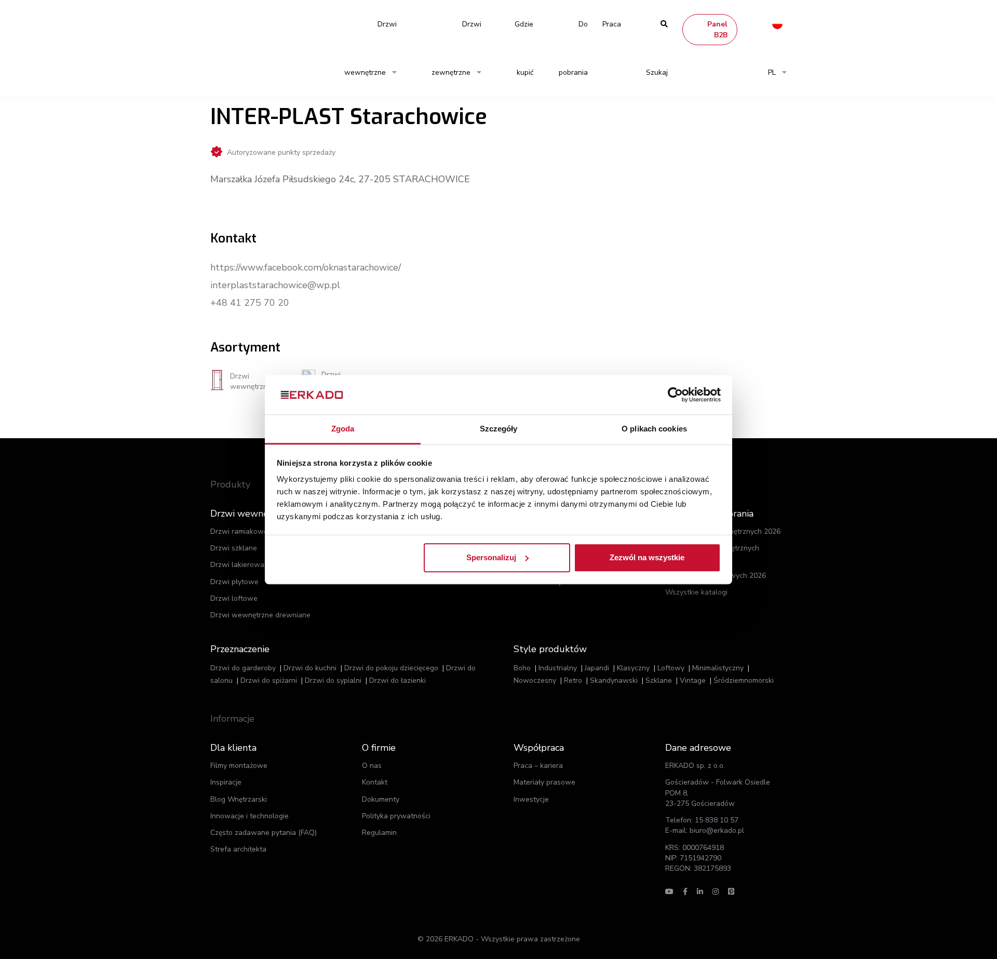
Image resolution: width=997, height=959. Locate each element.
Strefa (238, 849)
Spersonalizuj (491, 557)
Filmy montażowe (238, 766)
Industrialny (557, 668)
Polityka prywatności (396, 816)
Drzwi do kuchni (310, 668)
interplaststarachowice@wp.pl (275, 285)
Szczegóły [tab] (499, 429)
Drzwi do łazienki (397, 680)
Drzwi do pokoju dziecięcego (391, 668)
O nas (372, 766)
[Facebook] (685, 892)
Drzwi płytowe (234, 582)
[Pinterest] (731, 892)
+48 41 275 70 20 (249, 302)
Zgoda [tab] (343, 429)
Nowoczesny (535, 680)
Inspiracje (225, 782)
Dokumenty (380, 799)
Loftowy (670, 668)
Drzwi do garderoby (243, 668)
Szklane (658, 680)
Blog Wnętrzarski (238, 799)
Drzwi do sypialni (333, 680)
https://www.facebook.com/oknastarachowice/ (305, 267)
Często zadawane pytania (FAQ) (263, 833)
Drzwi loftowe (234, 598)
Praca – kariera (538, 766)
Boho (522, 668)
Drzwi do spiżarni (268, 680)
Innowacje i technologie (249, 816)
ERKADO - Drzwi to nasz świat (259, 23)
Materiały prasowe (544, 782)
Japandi (597, 668)
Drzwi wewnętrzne (370, 48)
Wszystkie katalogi (696, 592)
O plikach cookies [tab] (654, 429)
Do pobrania (573, 48)
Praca (611, 24)
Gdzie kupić (524, 48)
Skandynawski (614, 680)
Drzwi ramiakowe (239, 531)
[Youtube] (669, 892)
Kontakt (374, 782)
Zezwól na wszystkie (647, 557)
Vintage (693, 680)
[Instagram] (715, 892)
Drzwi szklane (233, 548)
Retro (573, 680)
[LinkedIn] (700, 892)
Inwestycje (531, 799)
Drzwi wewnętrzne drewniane (260, 615)
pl (772, 72)
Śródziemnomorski (743, 680)
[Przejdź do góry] (923, 932)
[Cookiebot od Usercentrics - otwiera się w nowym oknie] (675, 394)
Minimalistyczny (718, 668)
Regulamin (379, 833)
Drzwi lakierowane (241, 565)
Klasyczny (633, 668)
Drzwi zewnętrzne (456, 48)
